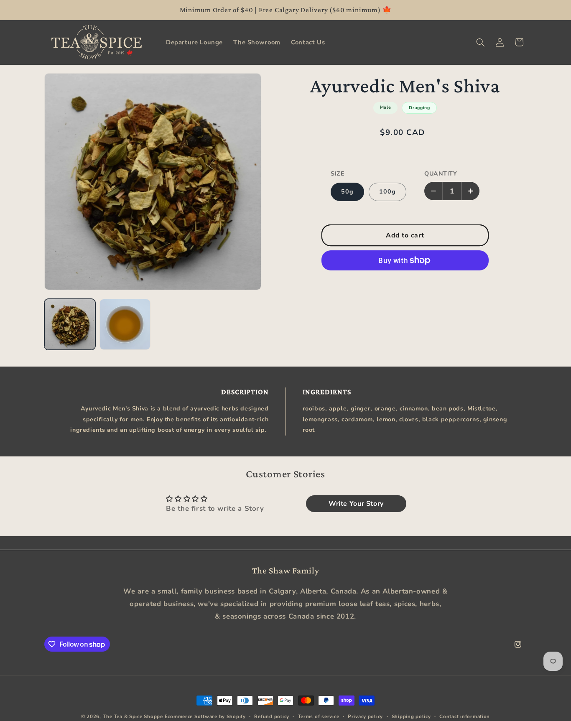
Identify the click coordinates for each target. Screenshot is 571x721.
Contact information (464, 716)
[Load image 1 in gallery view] (69, 324)
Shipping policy (411, 716)
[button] (480, 42)
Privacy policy (365, 716)
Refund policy (271, 716)
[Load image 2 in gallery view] (124, 324)
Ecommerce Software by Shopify (205, 716)
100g (387, 191)
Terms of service (318, 716)
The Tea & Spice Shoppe (133, 716)
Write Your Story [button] (356, 503)
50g (347, 191)
